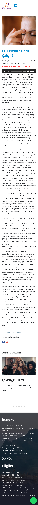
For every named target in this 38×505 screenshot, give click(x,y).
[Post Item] (19, 366)
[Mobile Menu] (15, 5)
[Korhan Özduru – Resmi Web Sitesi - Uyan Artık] (7, 5)
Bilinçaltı (6, 333)
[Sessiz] (28, 71)
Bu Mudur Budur (14, 333)
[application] (19, 71)
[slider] (32, 71)
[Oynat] (4, 71)
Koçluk (21, 333)
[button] (13, 406)
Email (7, 342)
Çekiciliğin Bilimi (13, 380)
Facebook (3, 342)
